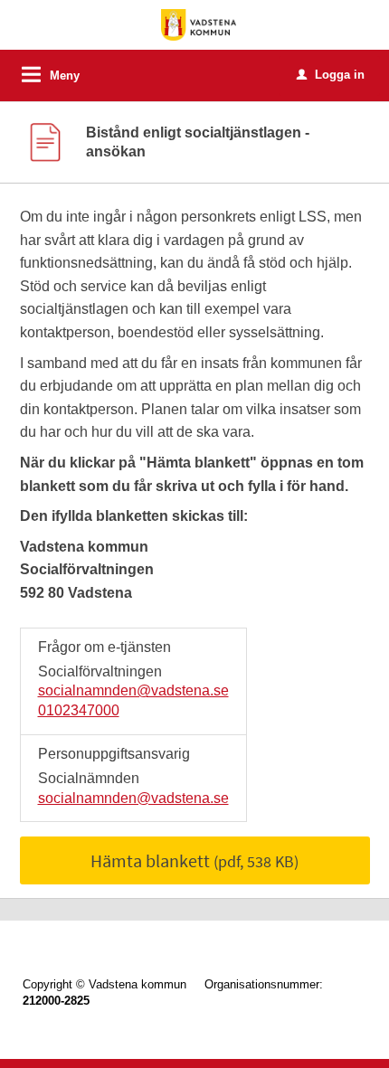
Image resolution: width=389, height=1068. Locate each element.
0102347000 (78, 710)
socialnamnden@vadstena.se (133, 690)
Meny (65, 75)
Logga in (331, 74)
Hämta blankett (194, 860)
